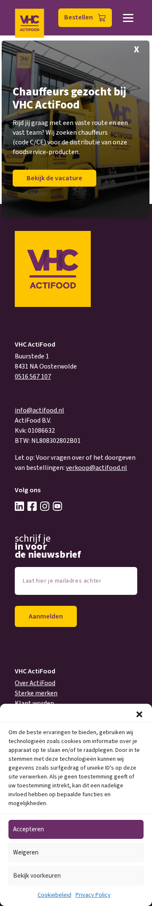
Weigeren (25, 852)
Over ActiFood (35, 683)
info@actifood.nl (39, 410)
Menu (128, 18)
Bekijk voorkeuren (37, 875)
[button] (139, 714)
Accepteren (28, 829)
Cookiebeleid (54, 895)
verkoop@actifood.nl (96, 467)
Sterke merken (36, 693)
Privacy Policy (93, 895)
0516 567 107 (33, 376)
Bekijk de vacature (54, 178)
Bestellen (78, 17)
